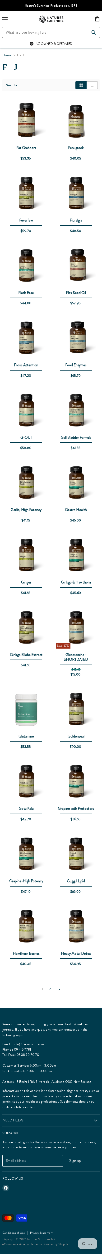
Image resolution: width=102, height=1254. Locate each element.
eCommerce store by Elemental (22, 1244)
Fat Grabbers (26, 147)
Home (7, 55)
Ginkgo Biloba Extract (26, 654)
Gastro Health (76, 509)
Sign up (75, 1160)
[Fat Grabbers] (26, 121)
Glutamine (26, 736)
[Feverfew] (26, 194)
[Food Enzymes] (76, 338)
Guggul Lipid (76, 881)
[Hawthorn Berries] (26, 927)
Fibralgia (76, 220)
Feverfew (26, 220)
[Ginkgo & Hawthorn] (76, 556)
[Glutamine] (26, 710)
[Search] (93, 32)
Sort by (11, 85)
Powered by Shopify (55, 1244)
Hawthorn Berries (26, 953)
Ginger (26, 582)
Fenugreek (76, 147)
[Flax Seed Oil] (76, 266)
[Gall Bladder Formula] (76, 411)
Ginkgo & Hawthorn (76, 582)
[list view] (92, 85)
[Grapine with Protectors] (76, 782)
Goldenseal (76, 736)
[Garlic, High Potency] (26, 483)
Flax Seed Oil (76, 292)
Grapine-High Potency (26, 881)
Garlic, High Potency (26, 509)
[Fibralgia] (76, 194)
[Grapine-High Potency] (26, 854)
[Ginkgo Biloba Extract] (26, 628)
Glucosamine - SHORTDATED (76, 657)
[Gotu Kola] (26, 782)
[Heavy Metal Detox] (76, 927)
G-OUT (26, 437)
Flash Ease (26, 292)
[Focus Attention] (26, 338)
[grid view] (81, 85)
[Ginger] (26, 556)
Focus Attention (26, 365)
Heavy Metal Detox (76, 953)
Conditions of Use (13, 1232)
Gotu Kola (26, 808)
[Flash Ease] (26, 266)
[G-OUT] (26, 411)
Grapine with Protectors (76, 808)
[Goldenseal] (76, 710)
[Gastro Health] (76, 483)
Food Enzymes (76, 365)
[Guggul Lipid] (76, 854)
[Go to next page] (58, 989)
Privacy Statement (41, 1232)
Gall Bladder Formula (76, 437)
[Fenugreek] (76, 121)
